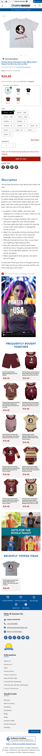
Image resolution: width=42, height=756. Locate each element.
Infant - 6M (8, 112)
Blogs (6, 714)
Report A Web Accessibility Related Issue (21, 744)
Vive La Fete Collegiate (11, 58)
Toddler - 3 (21, 121)
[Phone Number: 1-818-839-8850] (2, 1)
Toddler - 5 (21, 126)
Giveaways (8, 710)
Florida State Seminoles (23, 67)
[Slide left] (17, 55)
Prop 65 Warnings (10, 678)
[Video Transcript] (7, 278)
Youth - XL (7, 134)
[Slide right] (25, 55)
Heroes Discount (10, 724)
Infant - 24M (22, 117)
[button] (2, 6)
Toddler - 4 (8, 126)
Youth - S (7, 130)
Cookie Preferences (11, 688)
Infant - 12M (21, 112)
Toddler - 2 (8, 121)
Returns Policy (9, 703)
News (6, 717)
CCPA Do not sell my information (16, 685)
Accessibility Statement (12, 681)
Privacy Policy (9, 671)
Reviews (7, 700)
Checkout (38, 1)
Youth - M (19, 130)
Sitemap (7, 727)
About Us (7, 661)
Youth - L (31, 130)
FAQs (6, 668)
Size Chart (35, 140)
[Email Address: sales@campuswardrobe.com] (7, 1)
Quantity (5, 141)
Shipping (7, 707)
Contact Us (8, 664)
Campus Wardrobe (15, 748)
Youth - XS (34, 126)
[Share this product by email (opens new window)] (16, 167)
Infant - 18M (8, 117)
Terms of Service (10, 675)
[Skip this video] (3, 278)
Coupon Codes (9, 721)
